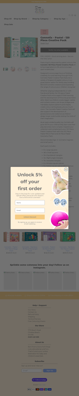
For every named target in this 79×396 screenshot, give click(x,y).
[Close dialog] (66, 169)
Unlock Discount (30, 217)
